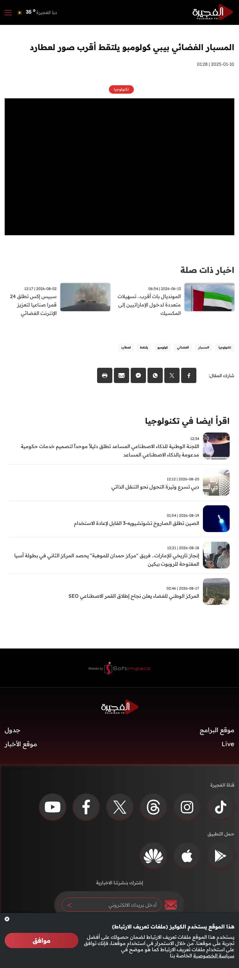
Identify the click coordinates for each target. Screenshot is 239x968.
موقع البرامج (217, 730)
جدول (13, 730)
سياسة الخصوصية (213, 955)
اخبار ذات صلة (207, 270)
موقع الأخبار (21, 744)
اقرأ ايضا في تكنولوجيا (187, 421)
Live (228, 744)
